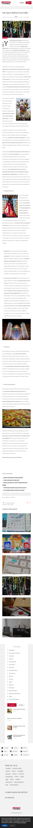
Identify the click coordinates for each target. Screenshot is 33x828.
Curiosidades (12, 661)
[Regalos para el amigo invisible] (16, 606)
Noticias (11, 685)
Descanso (11, 667)
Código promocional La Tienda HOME (16, 551)
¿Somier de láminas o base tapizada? (13, 477)
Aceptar (4, 825)
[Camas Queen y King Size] (9, 711)
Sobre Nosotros (13, 690)
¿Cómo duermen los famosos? (11, 480)
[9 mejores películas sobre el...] (9, 728)
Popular (12, 705)
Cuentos (11, 659)
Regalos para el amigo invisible (16, 615)
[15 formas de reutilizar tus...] (9, 737)
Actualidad (5, 37)
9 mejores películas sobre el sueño (19, 726)
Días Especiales (13, 670)
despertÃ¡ (4, 504)
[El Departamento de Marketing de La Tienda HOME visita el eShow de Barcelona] (16, 522)
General (11, 679)
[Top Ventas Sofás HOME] (16, 628)
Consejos (11, 656)
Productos (11, 687)
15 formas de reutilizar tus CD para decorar (19, 736)
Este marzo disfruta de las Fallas (16, 593)
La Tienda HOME (26, 17)
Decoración (12, 664)
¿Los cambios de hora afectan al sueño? (14, 490)
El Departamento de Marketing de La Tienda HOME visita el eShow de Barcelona (17, 530)
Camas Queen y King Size (19, 709)
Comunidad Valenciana (10, 503)
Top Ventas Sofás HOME (16, 636)
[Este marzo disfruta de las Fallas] (16, 585)
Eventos (11, 676)
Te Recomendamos (14, 699)
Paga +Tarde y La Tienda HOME (17, 572)
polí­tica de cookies (21, 822)
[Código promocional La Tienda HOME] (16, 543)
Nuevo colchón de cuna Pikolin (14, 718)
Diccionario (12, 673)
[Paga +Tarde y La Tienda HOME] (16, 564)
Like (9, 17)
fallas (8, 504)
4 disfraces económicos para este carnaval (15, 487)
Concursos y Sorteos (14, 653)
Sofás (10, 696)
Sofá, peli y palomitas (14, 693)
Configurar (12, 825)
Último (21, 705)
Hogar (10, 682)
